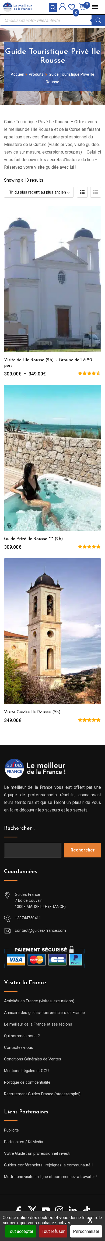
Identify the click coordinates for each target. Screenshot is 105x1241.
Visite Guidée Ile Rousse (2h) (32, 712)
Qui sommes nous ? (22, 1035)
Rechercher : (19, 828)
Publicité (11, 1130)
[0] (71, 6)
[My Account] (62, 7)
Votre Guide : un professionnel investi (37, 1153)
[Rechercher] (98, 20)
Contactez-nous (18, 1047)
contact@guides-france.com (40, 930)
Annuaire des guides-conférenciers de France (44, 1012)
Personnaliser (86, 1231)
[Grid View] (82, 192)
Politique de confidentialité (27, 1082)
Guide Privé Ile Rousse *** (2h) (33, 539)
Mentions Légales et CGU (26, 1070)
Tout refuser (53, 1231)
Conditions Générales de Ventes (32, 1059)
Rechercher (83, 850)
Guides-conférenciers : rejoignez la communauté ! (48, 1165)
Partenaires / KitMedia (23, 1141)
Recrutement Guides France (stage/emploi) (42, 1094)
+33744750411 (28, 918)
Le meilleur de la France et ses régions (38, 1024)
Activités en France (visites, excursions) (39, 1001)
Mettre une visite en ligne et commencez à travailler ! (50, 1176)
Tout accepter (20, 1231)
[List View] (95, 192)
